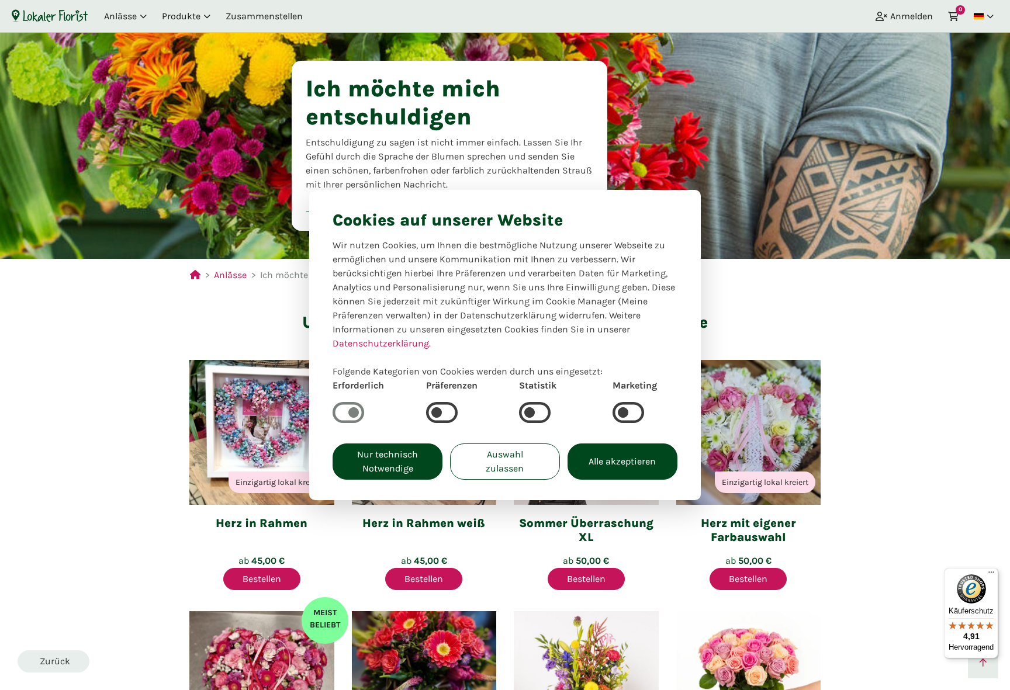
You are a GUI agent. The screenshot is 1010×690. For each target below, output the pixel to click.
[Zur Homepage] (50, 16)
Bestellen (262, 578)
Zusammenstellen (264, 16)
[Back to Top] (983, 663)
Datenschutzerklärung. (382, 343)
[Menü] (991, 575)
